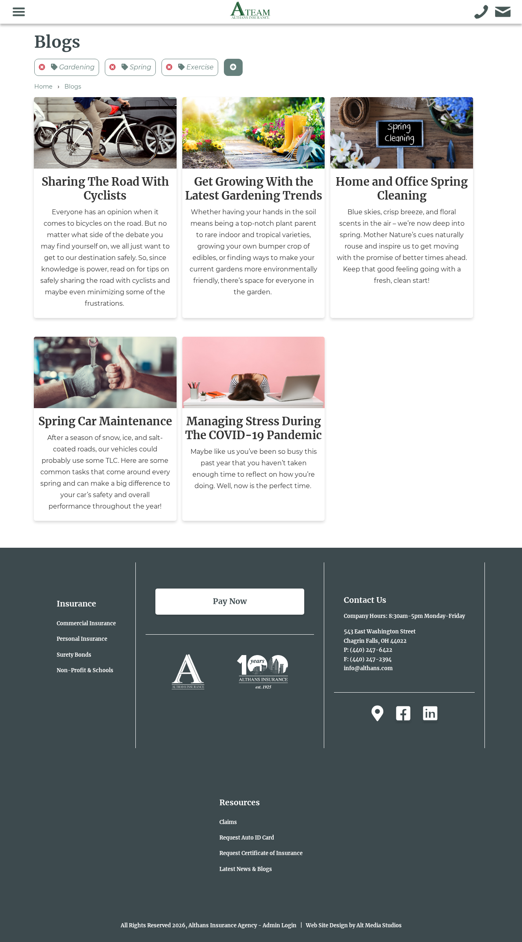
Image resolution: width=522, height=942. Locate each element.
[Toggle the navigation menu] (19, 12)
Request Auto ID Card (246, 837)
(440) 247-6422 (371, 650)
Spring (139, 67)
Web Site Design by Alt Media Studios (354, 925)
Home (43, 86)
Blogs (72, 86)
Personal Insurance (82, 638)
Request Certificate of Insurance (261, 853)
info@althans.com (368, 668)
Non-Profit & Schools (85, 670)
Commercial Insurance (86, 623)
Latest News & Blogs (245, 869)
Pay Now (230, 601)
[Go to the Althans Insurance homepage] (250, 15)
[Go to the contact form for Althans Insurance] (503, 12)
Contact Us (365, 600)
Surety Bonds (74, 654)
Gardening (76, 67)
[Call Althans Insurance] (481, 12)
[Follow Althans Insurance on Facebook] (403, 714)
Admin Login (279, 925)
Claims (228, 822)
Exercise (199, 67)
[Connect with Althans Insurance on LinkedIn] (430, 714)
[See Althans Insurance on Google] (377, 714)
